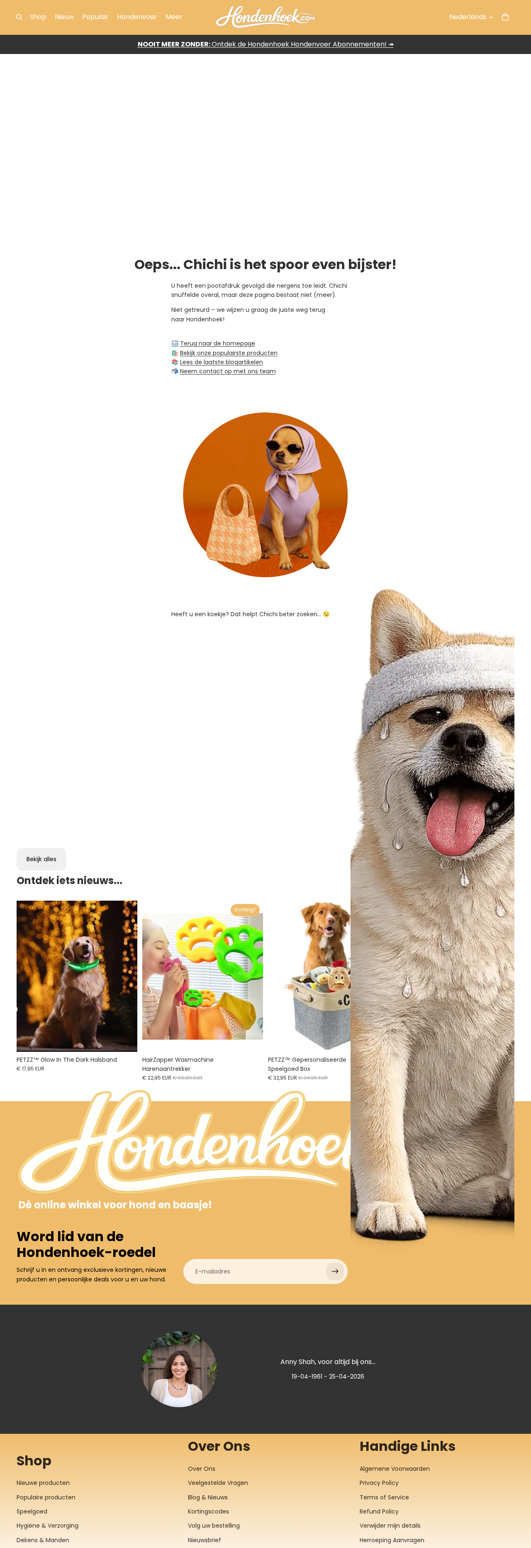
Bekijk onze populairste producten (229, 353)
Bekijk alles (41, 859)
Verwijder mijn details (390, 1525)
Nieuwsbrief (204, 1540)
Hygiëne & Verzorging (47, 1525)
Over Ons (201, 1469)
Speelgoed (32, 1511)
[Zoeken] (19, 17)
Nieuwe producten (43, 1483)
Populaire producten (46, 1497)
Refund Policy (379, 1511)
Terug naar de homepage (217, 343)
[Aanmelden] (335, 1271)
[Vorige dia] (29, 976)
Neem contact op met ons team (228, 371)
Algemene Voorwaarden (395, 1469)
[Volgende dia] (124, 976)
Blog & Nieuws (208, 1497)
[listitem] (174, 17)
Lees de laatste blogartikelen (221, 362)
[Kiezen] (124, 1038)
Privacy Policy (379, 1483)
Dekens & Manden (43, 1540)
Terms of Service (384, 1497)
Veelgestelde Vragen (218, 1483)
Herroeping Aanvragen (392, 1540)
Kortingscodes (208, 1511)
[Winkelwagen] (505, 17)
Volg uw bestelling (214, 1525)
